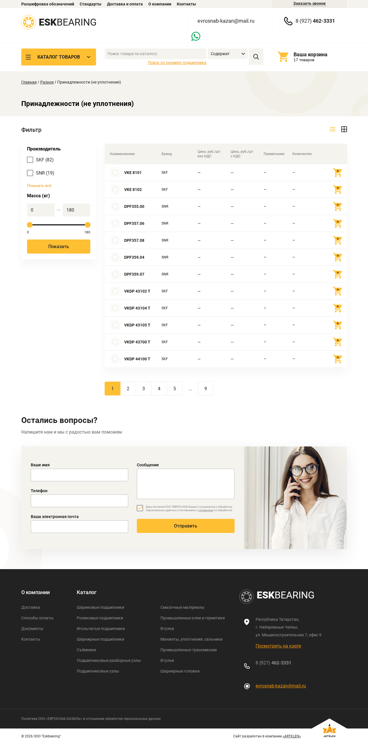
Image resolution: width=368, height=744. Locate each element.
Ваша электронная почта (55, 516)
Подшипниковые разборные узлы (109, 660)
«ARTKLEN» (292, 736)
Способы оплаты (37, 618)
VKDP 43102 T (137, 291)
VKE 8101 (133, 172)
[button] (228, 54)
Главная (29, 82)
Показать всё (39, 185)
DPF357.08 (134, 240)
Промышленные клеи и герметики (192, 618)
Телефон (39, 490)
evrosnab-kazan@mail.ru (226, 21)
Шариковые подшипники (100, 607)
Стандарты (90, 4)
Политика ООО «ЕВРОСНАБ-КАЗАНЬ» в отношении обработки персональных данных (91, 719)
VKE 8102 (133, 189)
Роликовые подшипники (100, 618)
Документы (32, 628)
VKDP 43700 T (137, 342)
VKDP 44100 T (137, 359)
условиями (205, 510)
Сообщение (148, 465)
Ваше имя (40, 465)
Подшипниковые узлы (98, 671)
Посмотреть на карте (278, 646)
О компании (159, 4)
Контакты (186, 4)
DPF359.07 (134, 274)
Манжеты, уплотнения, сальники (191, 639)
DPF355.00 (134, 206)
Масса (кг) (38, 195)
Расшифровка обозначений (47, 4)
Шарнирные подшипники (100, 639)
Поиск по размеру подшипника (177, 62)
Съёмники (86, 650)
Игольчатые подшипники (101, 628)
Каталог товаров (58, 57)
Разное (47, 82)
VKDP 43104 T (137, 308)
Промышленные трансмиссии (188, 650)
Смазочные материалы (182, 607)
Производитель (44, 149)
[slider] (30, 225)
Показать (58, 246)
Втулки (167, 628)
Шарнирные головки (180, 671)
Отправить (185, 526)
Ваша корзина (310, 54)
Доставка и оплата (125, 4)
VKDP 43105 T (137, 325)
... (190, 388)
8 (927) (315, 21)
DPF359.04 (134, 257)
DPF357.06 (134, 223)
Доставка (30, 607)
